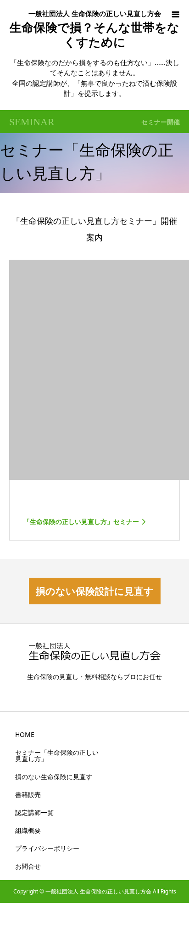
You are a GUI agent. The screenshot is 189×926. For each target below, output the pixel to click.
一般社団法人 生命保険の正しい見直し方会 (94, 13)
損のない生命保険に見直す (53, 776)
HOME (24, 734)
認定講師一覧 (34, 812)
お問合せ (28, 866)
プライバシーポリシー (47, 848)
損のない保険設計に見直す (95, 591)
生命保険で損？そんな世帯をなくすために (94, 34)
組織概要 (28, 830)
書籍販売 (28, 794)
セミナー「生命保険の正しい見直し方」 (57, 755)
